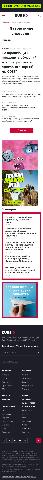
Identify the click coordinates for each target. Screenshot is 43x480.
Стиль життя (28, 406)
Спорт (25, 396)
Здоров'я (26, 399)
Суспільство (8, 406)
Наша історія (28, 403)
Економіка (27, 371)
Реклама (6, 399)
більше (23, 130)
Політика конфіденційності (25, 477)
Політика (6, 371)
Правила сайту (8, 477)
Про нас (6, 396)
